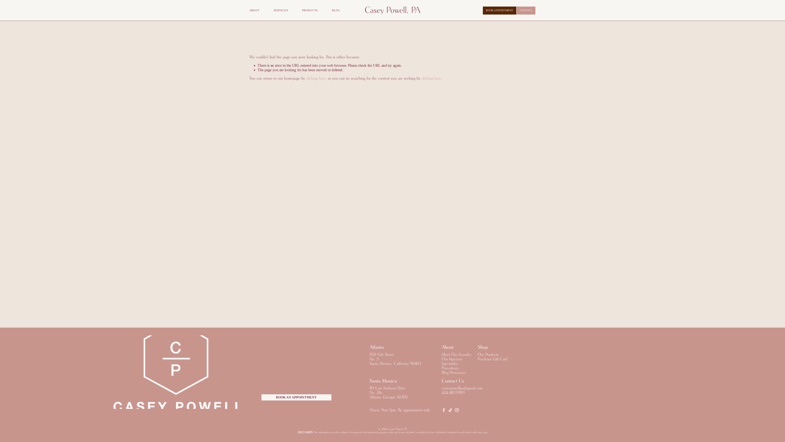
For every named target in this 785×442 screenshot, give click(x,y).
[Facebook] (444, 410)
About (254, 10)
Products (310, 10)
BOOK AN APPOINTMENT (296, 397)
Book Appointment (499, 10)
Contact (526, 10)
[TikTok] (450, 410)
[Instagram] (457, 410)
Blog (336, 10)
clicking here (316, 78)
